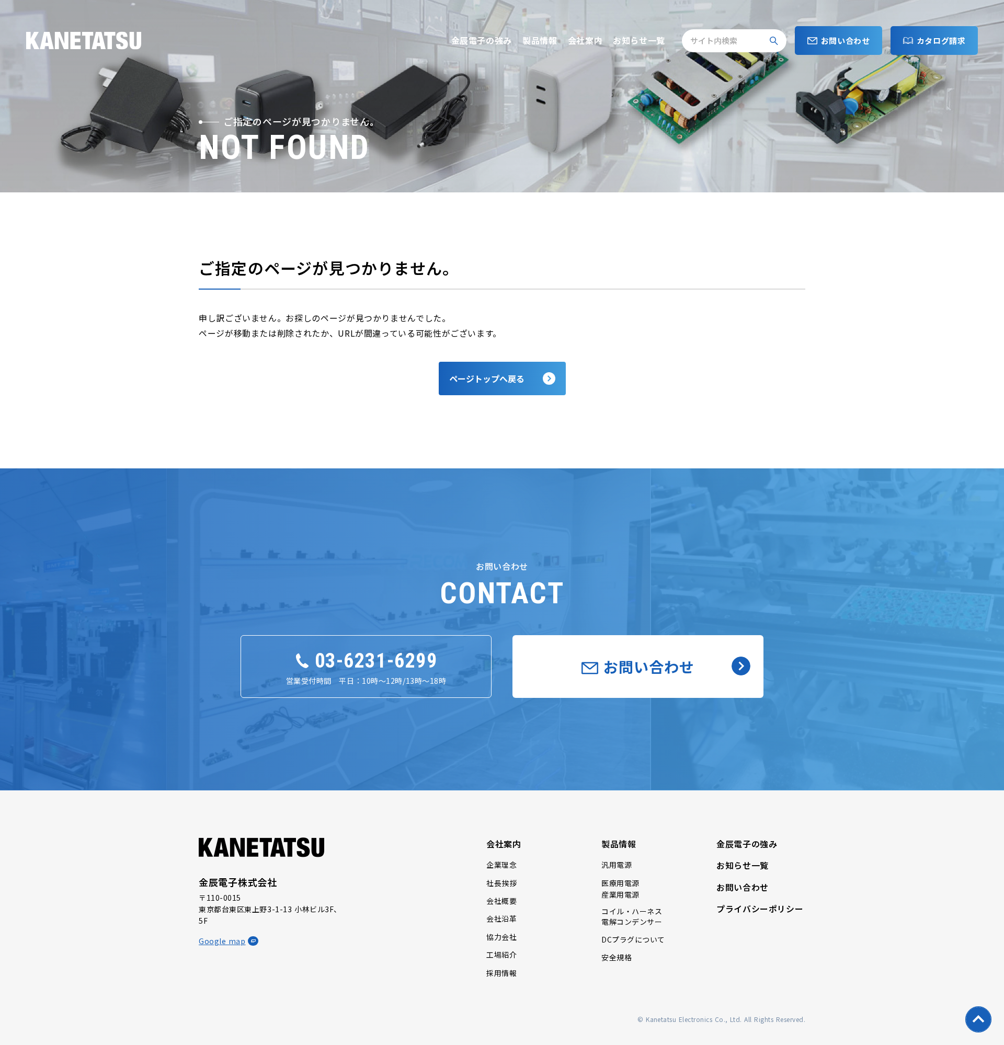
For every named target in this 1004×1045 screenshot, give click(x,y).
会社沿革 (501, 918)
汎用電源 (616, 864)
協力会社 (501, 937)
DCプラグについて (633, 939)
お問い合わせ (742, 887)
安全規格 (616, 957)
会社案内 (585, 40)
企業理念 (501, 864)
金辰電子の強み (481, 40)
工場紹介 (501, 954)
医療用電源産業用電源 (620, 889)
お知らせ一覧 (639, 40)
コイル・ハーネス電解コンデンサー (631, 916)
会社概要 (501, 900)
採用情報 (501, 973)
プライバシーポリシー (759, 908)
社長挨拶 (501, 883)
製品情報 (539, 40)
